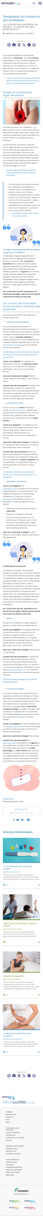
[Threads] (19, 44)
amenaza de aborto (19, 410)
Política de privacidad (14, 1170)
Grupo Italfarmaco (12, 1159)
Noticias (9, 1140)
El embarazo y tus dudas (15, 1137)
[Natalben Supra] (29, 1201)
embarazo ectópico (12, 726)
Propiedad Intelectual (14, 1167)
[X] (24, 44)
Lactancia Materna (13, 1132)
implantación (8, 499)
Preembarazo (11, 1114)
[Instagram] (9, 44)
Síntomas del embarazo (13, 872)
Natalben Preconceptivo (15, 1146)
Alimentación (10, 1135)
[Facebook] (14, 44)
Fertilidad (9, 1112)
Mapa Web (10, 1175)
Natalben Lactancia (13, 1154)
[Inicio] (11, 3)
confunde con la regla (13, 345)
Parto (8, 1119)
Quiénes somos (11, 1162)
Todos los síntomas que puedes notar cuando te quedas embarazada (20, 680)
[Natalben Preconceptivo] (13, 1201)
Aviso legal (10, 1165)
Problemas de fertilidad (13, 979)
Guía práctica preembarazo (14, 929)
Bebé (8, 1122)
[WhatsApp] (34, 44)
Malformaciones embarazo (14, 1039)
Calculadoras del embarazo (12, 1129)
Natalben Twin (11, 1151)
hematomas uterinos (11, 489)
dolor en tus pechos (15, 670)
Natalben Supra (12, 1148)
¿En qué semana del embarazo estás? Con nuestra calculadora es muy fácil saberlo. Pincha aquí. (21, 172)
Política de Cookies (13, 1172)
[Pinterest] (29, 44)
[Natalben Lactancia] (29, 1208)
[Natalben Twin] (13, 1208)
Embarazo (9, 1117)
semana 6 (21, 717)
